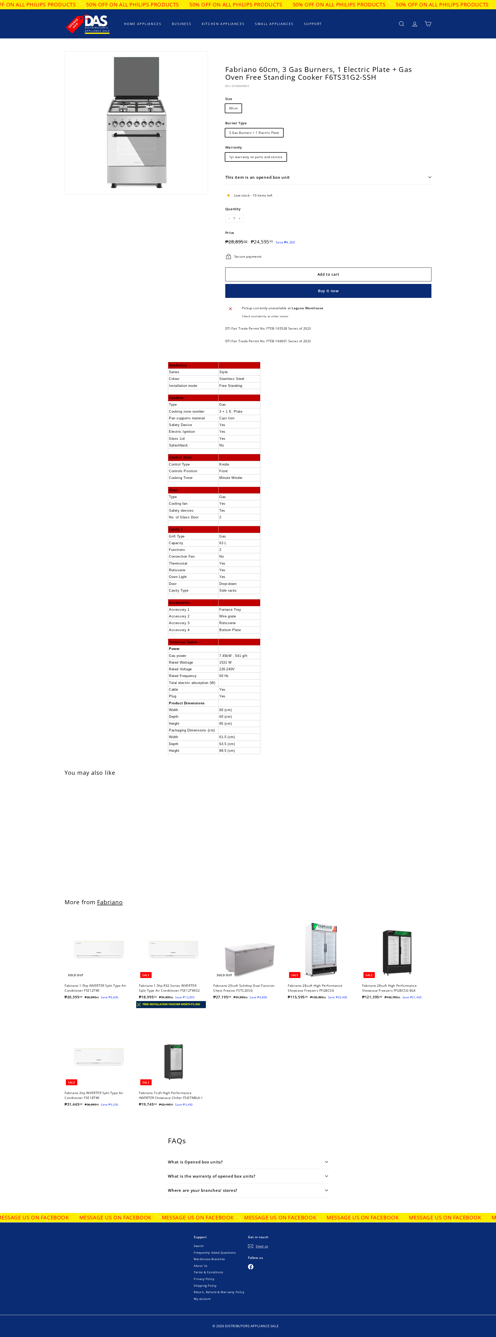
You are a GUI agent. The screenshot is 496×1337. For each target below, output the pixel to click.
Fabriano (110, 902)
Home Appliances (142, 24)
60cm (233, 108)
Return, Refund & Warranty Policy (219, 1292)
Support (313, 24)
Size (228, 98)
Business (181, 24)
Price (229, 232)
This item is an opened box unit (257, 177)
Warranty (233, 147)
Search (199, 1246)
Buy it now (328, 290)
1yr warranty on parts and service (256, 157)
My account (202, 1299)
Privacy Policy (204, 1279)
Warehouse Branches (209, 1259)
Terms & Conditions (208, 1272)
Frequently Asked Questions (215, 1252)
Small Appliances (274, 24)
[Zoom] (136, 123)
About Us (200, 1266)
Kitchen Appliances (223, 24)
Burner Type (236, 123)
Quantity (233, 209)
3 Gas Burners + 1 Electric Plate (254, 133)
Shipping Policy (205, 1285)
